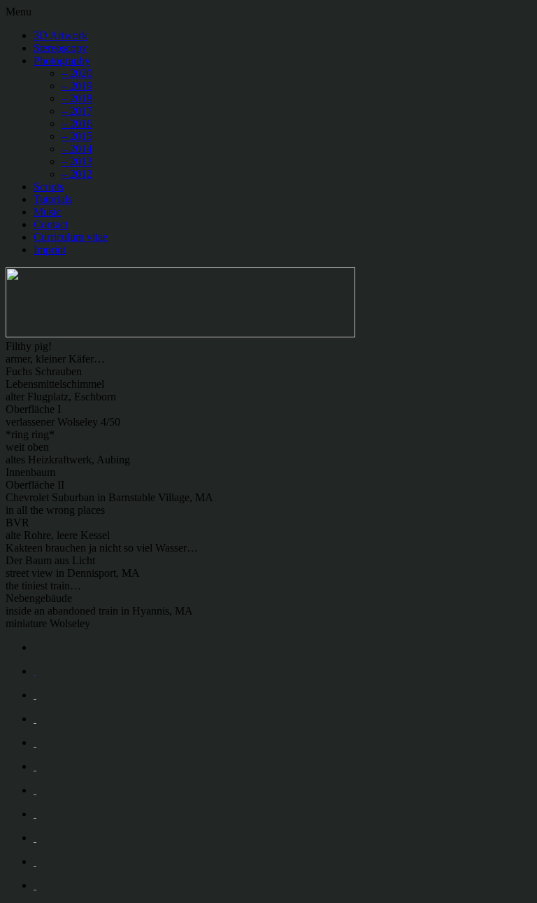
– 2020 (77, 73)
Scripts (49, 186)
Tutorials (53, 199)
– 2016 (77, 124)
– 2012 (77, 174)
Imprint (50, 249)
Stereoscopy (60, 48)
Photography (62, 60)
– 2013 (77, 161)
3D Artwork (60, 35)
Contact (51, 224)
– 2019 (77, 86)
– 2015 (77, 136)
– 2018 (77, 98)
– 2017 (77, 111)
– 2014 (77, 149)
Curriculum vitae (71, 237)
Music (47, 212)
